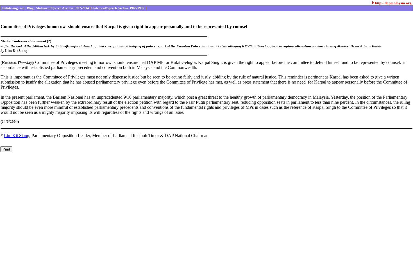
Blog (29, 8)
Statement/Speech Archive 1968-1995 (117, 8)
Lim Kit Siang (16, 135)
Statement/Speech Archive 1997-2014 (62, 8)
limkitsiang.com (12, 8)
